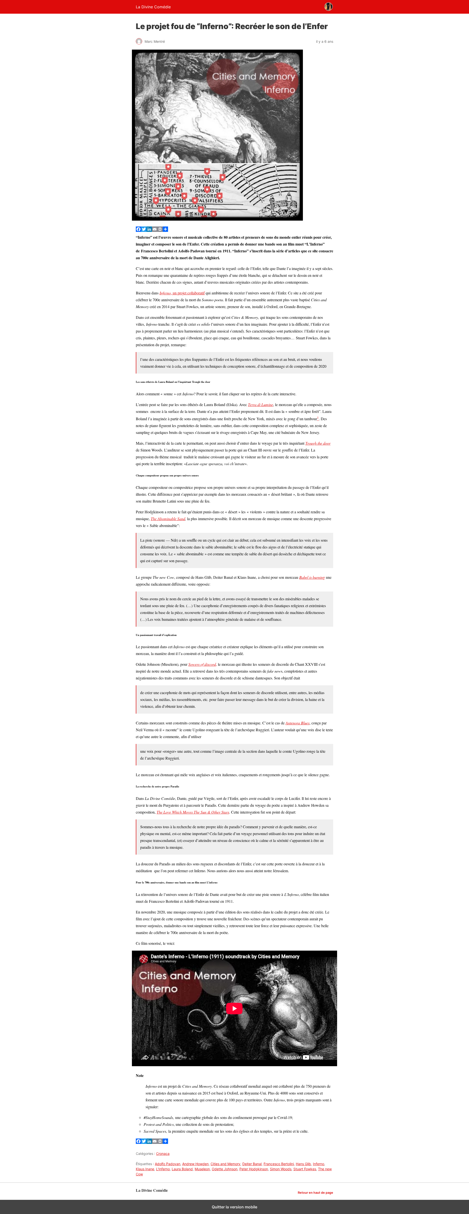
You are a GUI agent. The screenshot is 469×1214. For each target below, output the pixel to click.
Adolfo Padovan (167, 1164)
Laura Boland (182, 1169)
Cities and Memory (225, 1164)
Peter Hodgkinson (253, 1169)
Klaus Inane (145, 1169)
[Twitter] (144, 230)
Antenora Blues (297, 722)
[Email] (154, 230)
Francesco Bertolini (279, 1164)
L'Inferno (163, 1169)
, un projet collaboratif (182, 292)
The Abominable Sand (168, 518)
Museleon (202, 1169)
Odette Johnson (224, 1169)
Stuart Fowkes (304, 1169)
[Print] (160, 230)
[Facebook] (138, 230)
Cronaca (163, 1153)
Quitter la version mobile (234, 1206)
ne (271, 404)
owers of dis (199, 664)
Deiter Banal (252, 1164)
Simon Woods (280, 1169)
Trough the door (317, 443)
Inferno (318, 1164)
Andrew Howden (195, 1164)
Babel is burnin (311, 577)
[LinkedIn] (149, 230)
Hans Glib (303, 1164)
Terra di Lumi (258, 404)
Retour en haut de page (315, 1192)
